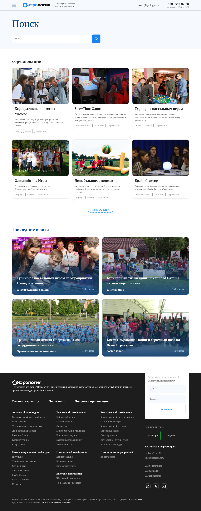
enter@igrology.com (154, 458)
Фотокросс (61, 426)
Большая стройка (64, 461)
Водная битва (19, 422)
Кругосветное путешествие (114, 440)
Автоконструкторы (66, 466)
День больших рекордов (24, 431)
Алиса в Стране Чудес (111, 444)
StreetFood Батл (64, 444)
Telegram (170, 435)
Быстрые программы (69, 473)
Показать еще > (100, 209)
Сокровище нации (109, 431)
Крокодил (17, 484)
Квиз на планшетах (22, 479)
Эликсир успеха (108, 435)
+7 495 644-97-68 (177, 3)
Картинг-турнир (20, 440)
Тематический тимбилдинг (116, 412)
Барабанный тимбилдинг (69, 440)
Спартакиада (18, 444)
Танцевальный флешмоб (68, 483)
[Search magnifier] (96, 38)
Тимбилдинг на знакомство (26, 461)
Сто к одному (19, 466)
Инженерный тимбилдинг (71, 452)
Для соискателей (153, 476)
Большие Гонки (20, 435)
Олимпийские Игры (110, 422)
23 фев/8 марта (107, 457)
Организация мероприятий (116, 452)
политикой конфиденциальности (56, 502)
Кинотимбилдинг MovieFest (70, 431)
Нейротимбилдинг (65, 417)
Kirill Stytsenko (135, 499)
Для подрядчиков (153, 466)
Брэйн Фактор (19, 475)
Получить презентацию (92, 401)
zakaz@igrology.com (148, 5)
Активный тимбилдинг (26, 412)
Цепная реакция (64, 457)
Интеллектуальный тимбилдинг (31, 452)
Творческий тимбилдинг (70, 412)
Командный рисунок (66, 435)
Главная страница (25, 401)
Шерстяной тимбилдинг (68, 478)
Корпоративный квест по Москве (29, 417)
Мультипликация (65, 422)
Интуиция (17, 457)
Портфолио (57, 401)
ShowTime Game (20, 470)
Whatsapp (152, 435)
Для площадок (152, 471)
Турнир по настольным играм (27, 426)
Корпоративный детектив (113, 426)
